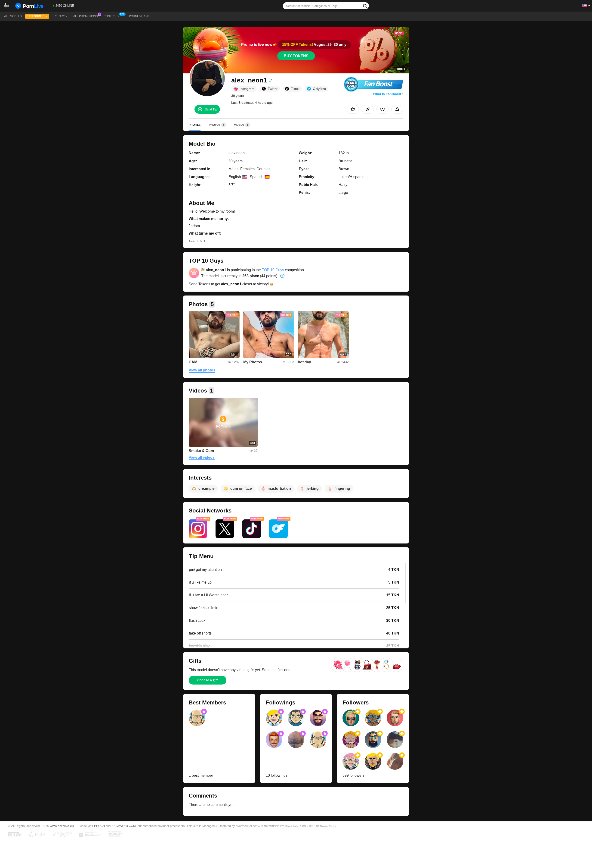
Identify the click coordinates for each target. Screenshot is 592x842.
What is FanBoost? (388, 94)
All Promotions (85, 16)
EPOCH (99, 826)
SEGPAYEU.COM (123, 826)
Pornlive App (139, 16)
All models (13, 16)
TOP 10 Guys (273, 270)
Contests (111, 16)
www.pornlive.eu (62, 826)
